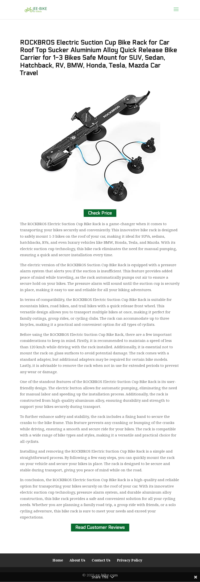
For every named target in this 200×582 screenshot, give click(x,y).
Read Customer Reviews (100, 527)
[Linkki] (35, 9)
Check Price (100, 213)
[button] (176, 12)
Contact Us (101, 560)
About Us (77, 560)
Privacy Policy (129, 560)
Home (57, 560)
